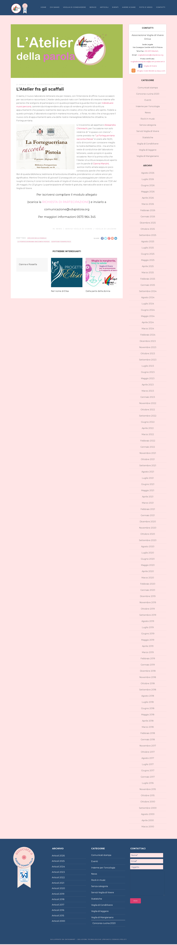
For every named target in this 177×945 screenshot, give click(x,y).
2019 (61, 894)
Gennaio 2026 (148, 216)
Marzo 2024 (148, 328)
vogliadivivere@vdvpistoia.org (150, 55)
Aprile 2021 (147, 496)
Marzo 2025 (148, 272)
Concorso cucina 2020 (147, 94)
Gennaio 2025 (148, 285)
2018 (61, 899)
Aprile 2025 (148, 266)
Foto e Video (146, 7)
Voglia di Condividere (74, 7)
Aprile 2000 (148, 820)
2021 (61, 883)
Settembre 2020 (147, 540)
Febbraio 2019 (148, 658)
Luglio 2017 (148, 764)
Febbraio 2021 (148, 509)
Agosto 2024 (147, 297)
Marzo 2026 (148, 204)
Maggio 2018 (147, 714)
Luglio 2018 (148, 702)
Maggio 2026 (147, 191)
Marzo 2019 (148, 652)
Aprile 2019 (147, 646)
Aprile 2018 (148, 721)
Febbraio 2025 (147, 279)
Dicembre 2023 (148, 341)
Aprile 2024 (148, 322)
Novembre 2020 (147, 528)
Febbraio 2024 (147, 335)
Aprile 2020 (148, 571)
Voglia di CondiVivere (147, 143)
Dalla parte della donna (98, 291)
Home (43, 7)
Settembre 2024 (147, 291)
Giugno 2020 (148, 559)
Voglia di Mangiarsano (148, 156)
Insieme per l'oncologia (148, 106)
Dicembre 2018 (148, 671)
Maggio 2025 (147, 260)
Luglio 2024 (148, 303)
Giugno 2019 (147, 633)
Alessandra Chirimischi (50, 85)
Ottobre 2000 (147, 801)
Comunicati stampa (148, 87)
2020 (62, 888)
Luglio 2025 (148, 247)
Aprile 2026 (148, 198)
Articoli (104, 7)
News (59, 229)
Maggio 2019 (147, 640)
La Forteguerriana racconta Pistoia (33, 241)
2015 (61, 915)
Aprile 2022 (148, 428)
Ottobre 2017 (148, 752)
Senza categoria (147, 125)
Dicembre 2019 (147, 596)
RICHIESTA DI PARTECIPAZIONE (65, 202)
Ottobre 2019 (148, 609)
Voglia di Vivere (150, 66)
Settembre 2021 (147, 465)
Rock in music (148, 119)
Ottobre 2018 (148, 683)
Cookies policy (119, 939)
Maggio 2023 (147, 378)
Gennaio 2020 (147, 590)
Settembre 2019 (147, 615)
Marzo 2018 (148, 727)
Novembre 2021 (148, 453)
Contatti (160, 7)
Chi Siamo (54, 7)
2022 (62, 877)
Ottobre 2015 (148, 795)
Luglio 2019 (148, 627)
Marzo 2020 (147, 577)
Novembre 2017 (148, 746)
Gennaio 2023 (147, 397)
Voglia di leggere (106, 229)
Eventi (115, 7)
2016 (61, 910)
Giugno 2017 (147, 770)
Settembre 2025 (147, 235)
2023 (62, 872)
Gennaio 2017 (148, 777)
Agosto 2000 (147, 814)
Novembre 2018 (147, 677)
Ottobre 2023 (148, 353)
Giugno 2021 (147, 484)
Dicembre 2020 (148, 521)
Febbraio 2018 (147, 733)
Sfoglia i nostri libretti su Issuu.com (151, 71)
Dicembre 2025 (148, 223)
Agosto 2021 (147, 471)
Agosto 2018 (147, 696)
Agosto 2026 (147, 173)
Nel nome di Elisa (60, 291)
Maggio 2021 (147, 490)
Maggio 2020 (148, 565)
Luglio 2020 (147, 552)
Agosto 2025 (147, 241)
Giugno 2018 (147, 708)
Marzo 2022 (148, 434)
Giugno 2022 (148, 422)
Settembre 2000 (148, 808)
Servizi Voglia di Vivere (78, 229)
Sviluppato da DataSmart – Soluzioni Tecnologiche (76, 939)
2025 (62, 861)
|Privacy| (106, 939)
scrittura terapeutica (61, 241)
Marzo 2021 (148, 503)
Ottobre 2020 (147, 534)
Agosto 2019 (147, 621)
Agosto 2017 (147, 758)
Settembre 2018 (147, 689)
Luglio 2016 (148, 783)
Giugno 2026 (147, 185)
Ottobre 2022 (148, 409)
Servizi (93, 7)
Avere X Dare (129, 7)
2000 (62, 921)
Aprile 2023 (148, 384)
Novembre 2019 (148, 602)
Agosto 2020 (147, 546)
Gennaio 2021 (148, 515)
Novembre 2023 (147, 347)
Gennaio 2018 (148, 739)
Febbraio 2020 (147, 584)
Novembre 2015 (148, 789)
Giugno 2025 (147, 254)
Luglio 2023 (148, 366)
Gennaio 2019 (148, 665)
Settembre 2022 (147, 416)
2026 (62, 855)
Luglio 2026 (148, 179)
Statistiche (147, 137)
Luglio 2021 (148, 478)
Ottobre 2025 (148, 229)
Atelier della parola (37, 238)
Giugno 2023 (148, 372)
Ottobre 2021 (148, 459)
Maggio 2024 (147, 316)
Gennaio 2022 (147, 447)
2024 (62, 866)
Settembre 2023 (147, 359)
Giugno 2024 (148, 310)
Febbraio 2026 (147, 210)
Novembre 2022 (147, 403)
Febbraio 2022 (147, 440)
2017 (61, 905)
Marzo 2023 (148, 391)
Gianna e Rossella (28, 264)
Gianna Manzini (101, 163)
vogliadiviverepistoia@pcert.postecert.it (148, 61)
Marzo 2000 (147, 826)
